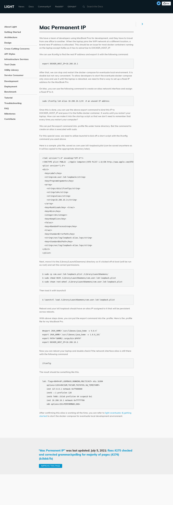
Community (43, 6)
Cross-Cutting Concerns (16, 48)
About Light (10, 26)
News (21, 6)
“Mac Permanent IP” (52, 450)
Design (7, 42)
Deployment (10, 86)
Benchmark (10, 91)
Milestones (9, 113)
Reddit (58, 6)
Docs (31, 6)
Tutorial (8, 97)
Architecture (10, 37)
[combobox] (100, 6)
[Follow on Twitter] (159, 3)
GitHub (71, 6)
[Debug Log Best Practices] (142, 24)
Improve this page (50, 466)
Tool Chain (10, 64)
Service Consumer (14, 75)
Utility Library (11, 70)
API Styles (9, 54)
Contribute (10, 119)
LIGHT (9, 7)
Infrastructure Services (16, 59)
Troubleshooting (12, 103)
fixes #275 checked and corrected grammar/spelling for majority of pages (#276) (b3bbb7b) (85, 454)
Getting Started (12, 32)
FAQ (6, 108)
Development (11, 81)
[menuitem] (21, 6)
